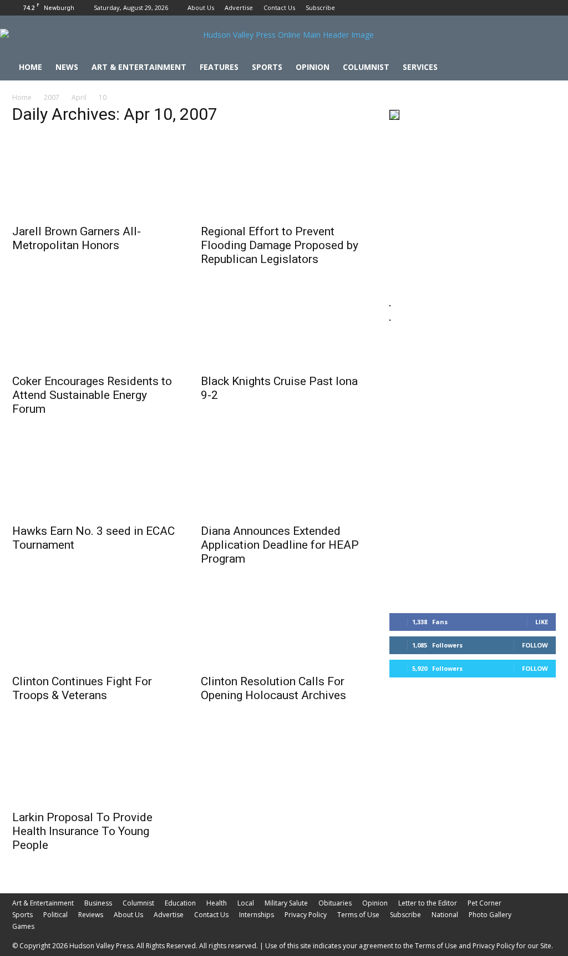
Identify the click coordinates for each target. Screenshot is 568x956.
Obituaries (335, 903)
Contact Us (279, 7)
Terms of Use (358, 914)
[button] (542, 68)
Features (219, 67)
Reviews (90, 914)
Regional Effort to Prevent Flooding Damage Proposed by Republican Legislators (279, 245)
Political (55, 914)
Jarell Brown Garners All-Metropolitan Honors (76, 238)
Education (180, 903)
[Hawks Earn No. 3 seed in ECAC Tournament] (95, 476)
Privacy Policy (306, 914)
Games (23, 926)
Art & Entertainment (139, 67)
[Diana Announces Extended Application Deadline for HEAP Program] (284, 476)
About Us (200, 7)
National (445, 914)
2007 (51, 97)
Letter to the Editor (427, 903)
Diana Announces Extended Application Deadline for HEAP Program (280, 544)
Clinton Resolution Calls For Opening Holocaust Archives (273, 688)
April (79, 97)
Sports (267, 67)
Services (420, 67)
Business (98, 903)
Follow (535, 645)
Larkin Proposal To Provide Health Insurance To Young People (82, 831)
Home (30, 67)
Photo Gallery (490, 914)
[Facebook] (511, 8)
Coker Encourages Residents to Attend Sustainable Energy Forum (92, 395)
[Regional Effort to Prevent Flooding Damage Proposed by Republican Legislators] (284, 176)
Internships (256, 914)
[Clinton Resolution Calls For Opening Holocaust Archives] (284, 626)
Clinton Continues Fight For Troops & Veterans (82, 688)
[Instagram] (529, 8)
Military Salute (286, 903)
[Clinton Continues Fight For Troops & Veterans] (95, 626)
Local (245, 903)
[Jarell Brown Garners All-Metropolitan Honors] (95, 176)
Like (541, 622)
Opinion (312, 67)
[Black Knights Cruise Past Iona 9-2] (284, 326)
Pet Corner (484, 903)
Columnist (366, 67)
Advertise (239, 7)
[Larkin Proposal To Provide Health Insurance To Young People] (95, 762)
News (66, 67)
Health (216, 903)
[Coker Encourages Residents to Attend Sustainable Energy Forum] (95, 326)
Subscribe (320, 7)
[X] (547, 8)
